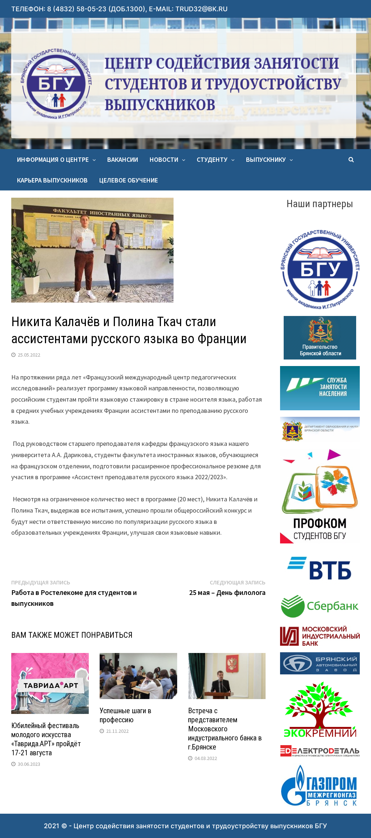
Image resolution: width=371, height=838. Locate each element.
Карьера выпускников (52, 180)
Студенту (212, 159)
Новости (164, 159)
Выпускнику (266, 159)
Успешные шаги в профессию (125, 715)
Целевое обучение (128, 180)
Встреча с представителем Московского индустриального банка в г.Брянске (225, 728)
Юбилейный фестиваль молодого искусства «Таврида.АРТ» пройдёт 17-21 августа (46, 739)
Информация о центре (53, 159)
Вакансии (122, 159)
